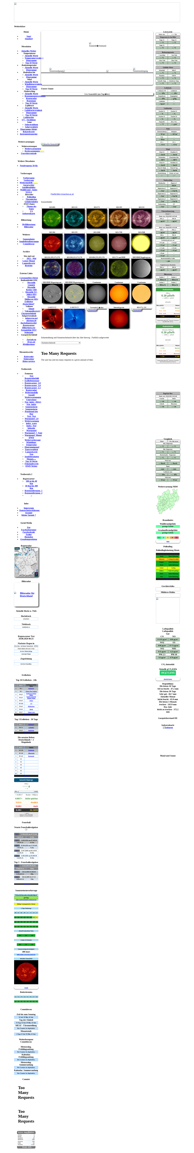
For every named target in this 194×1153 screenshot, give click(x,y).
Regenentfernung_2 (33, 493)
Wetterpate (28, 332)
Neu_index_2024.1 (33, 402)
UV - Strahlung (29, 120)
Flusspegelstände (28, 313)
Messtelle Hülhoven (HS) (31, 298)
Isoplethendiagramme (29, 241)
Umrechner (31, 400)
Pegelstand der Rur (31, 412)
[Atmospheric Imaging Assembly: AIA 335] (74, 253)
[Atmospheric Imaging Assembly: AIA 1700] (119, 253)
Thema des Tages (31, 207)
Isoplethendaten (32, 456)
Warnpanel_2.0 (31, 419)
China (31, 700)
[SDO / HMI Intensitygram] (119, 328)
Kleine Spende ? (29, 515)
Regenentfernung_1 (33, 490)
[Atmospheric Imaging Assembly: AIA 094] (52, 227)
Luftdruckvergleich (33, 110)
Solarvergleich (31, 127)
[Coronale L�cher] (92, 309)
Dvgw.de (31, 342)
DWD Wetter (31, 466)
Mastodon (28, 537)
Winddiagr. (31, 442)
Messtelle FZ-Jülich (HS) (31, 293)
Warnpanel (31, 430)
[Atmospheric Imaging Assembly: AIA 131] (74, 227)
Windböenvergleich (33, 84)
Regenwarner (29, 325)
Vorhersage (29, 180)
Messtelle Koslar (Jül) (31, 288)
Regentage (31, 101)
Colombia (31, 727)
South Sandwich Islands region (31, 697)
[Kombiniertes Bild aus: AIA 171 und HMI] (119, 278)
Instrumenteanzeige (28, 134)
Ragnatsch (31, 756)
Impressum (29, 508)
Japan (31, 709)
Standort (29, 39)
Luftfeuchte (28, 117)
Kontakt (28, 513)
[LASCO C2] (52, 328)
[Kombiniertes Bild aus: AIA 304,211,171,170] (74, 278)
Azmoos (31, 747)
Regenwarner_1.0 (33, 385)
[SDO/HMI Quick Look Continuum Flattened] (141, 303)
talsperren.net (31, 318)
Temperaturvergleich (34, 58)
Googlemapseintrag (28, 539)
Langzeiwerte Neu (31, 453)
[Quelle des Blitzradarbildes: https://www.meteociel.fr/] (26, 596)
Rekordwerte (29, 132)
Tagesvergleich (31, 449)
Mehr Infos (26, 714)
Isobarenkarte (28, 213)
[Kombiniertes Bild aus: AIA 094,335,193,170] (97, 278)
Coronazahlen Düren (29, 278)
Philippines (31, 706)
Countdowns (28, 244)
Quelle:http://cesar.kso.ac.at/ (62, 194)
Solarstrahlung (31, 124)
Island (31, 309)
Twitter (29, 534)
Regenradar (31, 98)
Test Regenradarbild (32, 377)
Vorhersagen (28, 178)
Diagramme (31, 60)
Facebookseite (29, 532)
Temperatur (31, 445)
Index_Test (31, 426)
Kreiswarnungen (34, 151)
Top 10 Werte (31, 63)
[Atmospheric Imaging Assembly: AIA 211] (141, 227)
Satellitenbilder (29, 187)
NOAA (29, 192)
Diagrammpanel (32, 447)
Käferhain (31, 750)
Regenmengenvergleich (35, 96)
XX (31, 211)
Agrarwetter (28, 185)
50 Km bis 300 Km (31, 487)
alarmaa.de (31, 320)
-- (31, 495)
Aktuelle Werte (31, 56)
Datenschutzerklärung (29, 510)
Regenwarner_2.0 (33, 383)
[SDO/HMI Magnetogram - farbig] (74, 303)
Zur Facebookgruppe (28, 528)
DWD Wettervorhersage (33, 438)
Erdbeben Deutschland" (29, 302)
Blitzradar (28, 227)
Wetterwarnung (32, 421)
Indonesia (31, 688)
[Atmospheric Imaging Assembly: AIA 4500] (141, 253)
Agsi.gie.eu (31, 339)
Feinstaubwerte (32, 464)
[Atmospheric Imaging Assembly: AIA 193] (119, 227)
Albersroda (31, 753)
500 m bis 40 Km (31, 482)
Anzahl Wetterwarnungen (33, 396)
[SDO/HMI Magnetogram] (52, 303)
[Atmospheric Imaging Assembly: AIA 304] (52, 253)
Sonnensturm (31, 407)
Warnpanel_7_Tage (33, 433)
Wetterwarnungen (33, 149)
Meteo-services (28, 361)
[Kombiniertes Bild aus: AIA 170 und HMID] (141, 278)
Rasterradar (31, 390)
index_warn (31, 423)
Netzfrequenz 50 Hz (29, 166)
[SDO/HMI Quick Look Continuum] (97, 303)
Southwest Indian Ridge (31, 685)
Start (29, 36)
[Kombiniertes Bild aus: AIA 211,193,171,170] (52, 278)
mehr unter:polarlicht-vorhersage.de (26, 899)
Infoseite (31, 428)
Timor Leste (31, 712)
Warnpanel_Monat (33, 435)
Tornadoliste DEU (29, 330)
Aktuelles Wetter (28, 51)
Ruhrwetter (29, 356)
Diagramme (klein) (28, 129)
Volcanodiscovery (32, 311)
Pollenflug (31, 197)
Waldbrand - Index (28, 190)
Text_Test (31, 416)
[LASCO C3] (74, 328)
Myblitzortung (29, 344)
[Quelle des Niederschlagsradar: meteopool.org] (26, 576)
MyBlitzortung (28, 224)
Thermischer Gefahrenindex (31, 200)
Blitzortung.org (28, 328)
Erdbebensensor (32, 381)
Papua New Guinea (31, 691)
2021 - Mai (31, 258)
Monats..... (31, 459)
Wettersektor (28, 359)
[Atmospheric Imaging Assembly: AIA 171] (97, 227)
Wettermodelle (29, 183)
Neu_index (31, 404)
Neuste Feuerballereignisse (26, 828)
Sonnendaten (29, 239)
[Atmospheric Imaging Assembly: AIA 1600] (97, 253)
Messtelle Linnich (31, 283)
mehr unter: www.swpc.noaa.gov (26, 954)
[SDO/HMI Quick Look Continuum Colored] (119, 303)
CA (31, 703)
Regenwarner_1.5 (33, 388)
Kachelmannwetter (29, 323)
